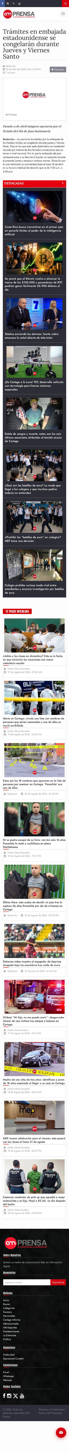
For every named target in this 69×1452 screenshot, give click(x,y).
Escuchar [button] (59, 69)
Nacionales (9, 1316)
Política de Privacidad (50, 1413)
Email (6, 1372)
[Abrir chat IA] (61, 1433)
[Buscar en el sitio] (65, 3)
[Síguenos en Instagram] (8, 3)
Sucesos (7, 1312)
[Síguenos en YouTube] (19, 3)
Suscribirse (58, 1282)
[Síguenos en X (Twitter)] (13, 3)
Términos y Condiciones (51, 1409)
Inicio (6, 1300)
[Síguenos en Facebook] (2, 3)
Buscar (6, 1304)
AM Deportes (10, 1327)
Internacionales (11, 1323)
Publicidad (9, 1354)
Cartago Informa (11, 1319)
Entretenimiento (11, 1331)
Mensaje (7, 1380)
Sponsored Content (13, 1358)
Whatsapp (8, 1376)
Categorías (9, 1308)
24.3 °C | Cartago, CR (39, 3)
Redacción (11, 66)
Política (7, 1339)
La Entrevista (9, 1335)
